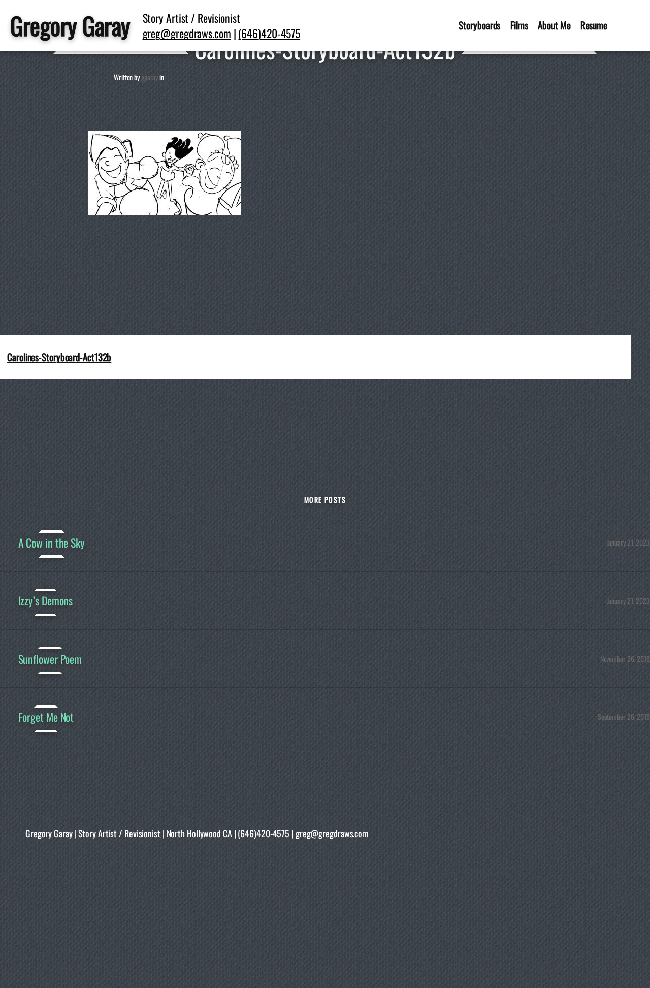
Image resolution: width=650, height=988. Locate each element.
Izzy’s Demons (45, 600)
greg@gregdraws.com (187, 33)
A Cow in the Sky (51, 542)
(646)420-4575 (269, 33)
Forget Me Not (46, 717)
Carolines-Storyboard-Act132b (59, 356)
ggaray (149, 77)
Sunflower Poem (50, 659)
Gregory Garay (70, 25)
